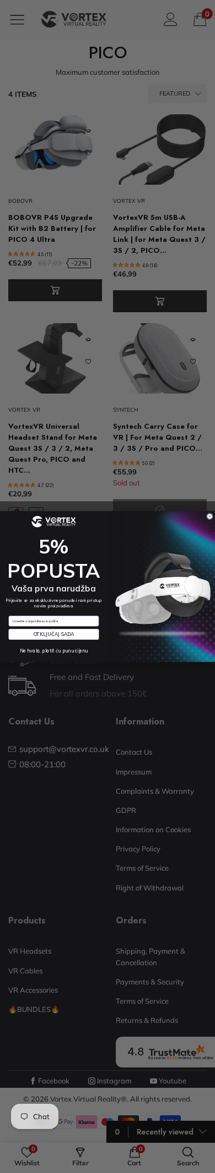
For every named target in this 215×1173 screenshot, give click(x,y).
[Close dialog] (210, 516)
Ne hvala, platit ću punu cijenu (54, 650)
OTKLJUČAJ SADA (54, 635)
